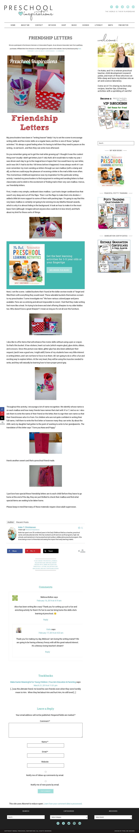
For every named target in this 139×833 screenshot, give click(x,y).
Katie (49, 629)
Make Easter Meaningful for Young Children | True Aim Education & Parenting (43, 682)
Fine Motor (47, 560)
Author (11, 522)
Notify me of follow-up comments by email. (45, 775)
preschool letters (40, 566)
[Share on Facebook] (2, 409)
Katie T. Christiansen (27, 527)
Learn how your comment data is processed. (63, 804)
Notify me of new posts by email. (45, 785)
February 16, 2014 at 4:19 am (49, 600)
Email (45, 752)
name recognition (50, 564)
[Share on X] (2, 418)
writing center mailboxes (50, 568)
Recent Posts (22, 522)
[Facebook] (79, 527)
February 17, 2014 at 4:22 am (51, 633)
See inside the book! (59, 270)
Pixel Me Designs (128, 831)
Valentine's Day (40, 562)
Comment (45, 721)
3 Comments (60, 51)
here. (79, 48)
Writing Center (51, 562)
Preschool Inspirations (28, 12)
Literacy (54, 560)
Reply (45, 619)
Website (45, 762)
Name (45, 742)
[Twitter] (82, 527)
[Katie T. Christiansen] (12, 539)
